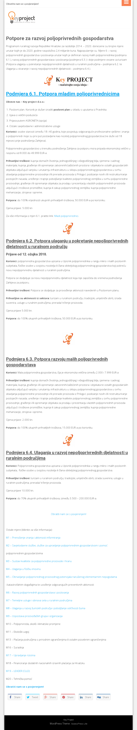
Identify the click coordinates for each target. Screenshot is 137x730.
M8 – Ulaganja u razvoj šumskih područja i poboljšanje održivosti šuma (45, 608)
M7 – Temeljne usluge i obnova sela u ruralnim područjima (39, 600)
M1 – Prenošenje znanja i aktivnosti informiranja (33, 537)
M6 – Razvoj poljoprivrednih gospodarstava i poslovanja (37, 592)
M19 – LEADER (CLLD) (18, 671)
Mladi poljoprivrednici (66, 216)
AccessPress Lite (79, 723)
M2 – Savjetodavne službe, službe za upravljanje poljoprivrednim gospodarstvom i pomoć (56, 545)
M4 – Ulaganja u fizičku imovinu (23, 569)
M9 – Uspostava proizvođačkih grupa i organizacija (34, 616)
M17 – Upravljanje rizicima (20, 655)
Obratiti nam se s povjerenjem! (68, 514)
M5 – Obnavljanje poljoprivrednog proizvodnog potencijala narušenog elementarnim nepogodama (61, 576)
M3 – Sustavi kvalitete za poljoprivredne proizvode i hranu (39, 561)
